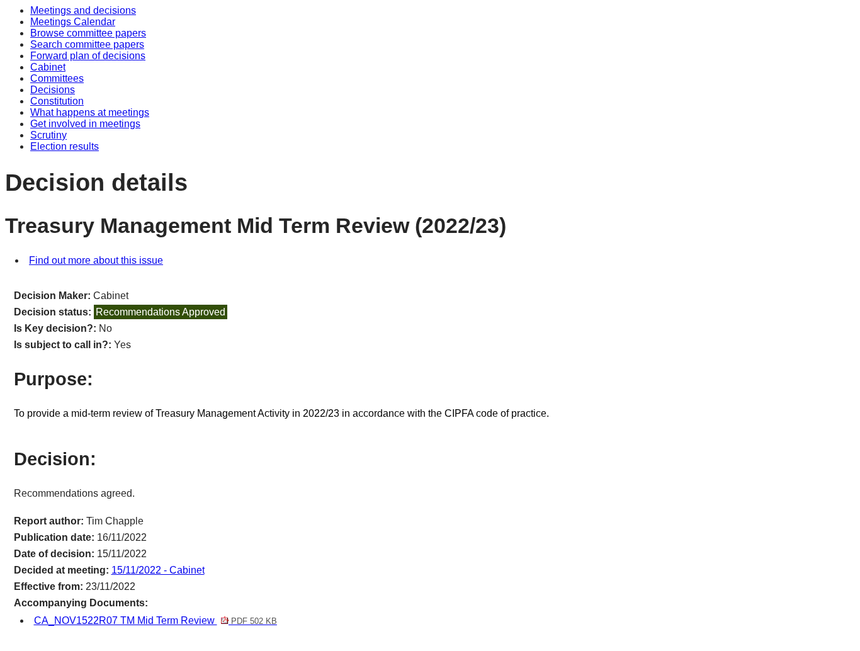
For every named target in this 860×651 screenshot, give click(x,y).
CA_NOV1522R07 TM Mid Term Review (155, 620)
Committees (57, 78)
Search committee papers (87, 44)
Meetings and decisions (83, 10)
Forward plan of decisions (87, 55)
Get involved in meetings (85, 123)
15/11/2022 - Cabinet (158, 570)
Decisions (52, 89)
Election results (64, 146)
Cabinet (47, 67)
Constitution (57, 101)
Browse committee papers (88, 33)
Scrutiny (48, 135)
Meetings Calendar (72, 21)
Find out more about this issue (96, 260)
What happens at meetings (89, 112)
